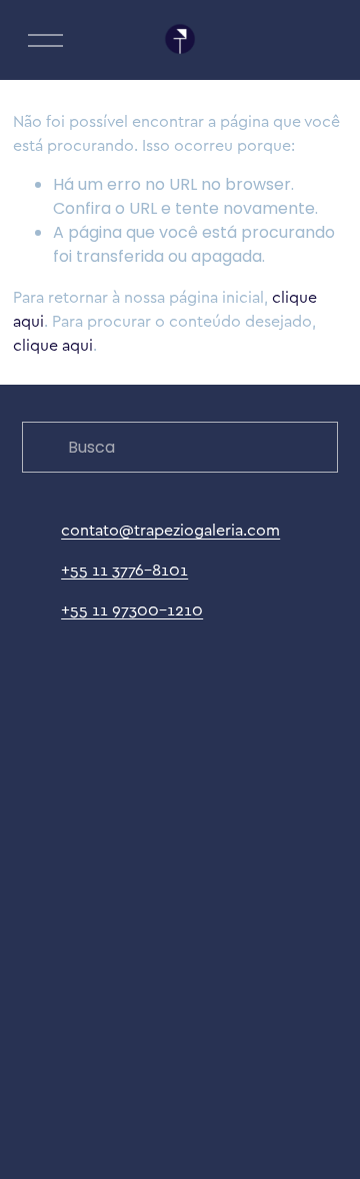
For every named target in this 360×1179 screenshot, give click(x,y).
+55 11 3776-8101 (124, 570)
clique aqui (53, 345)
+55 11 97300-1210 (132, 609)
